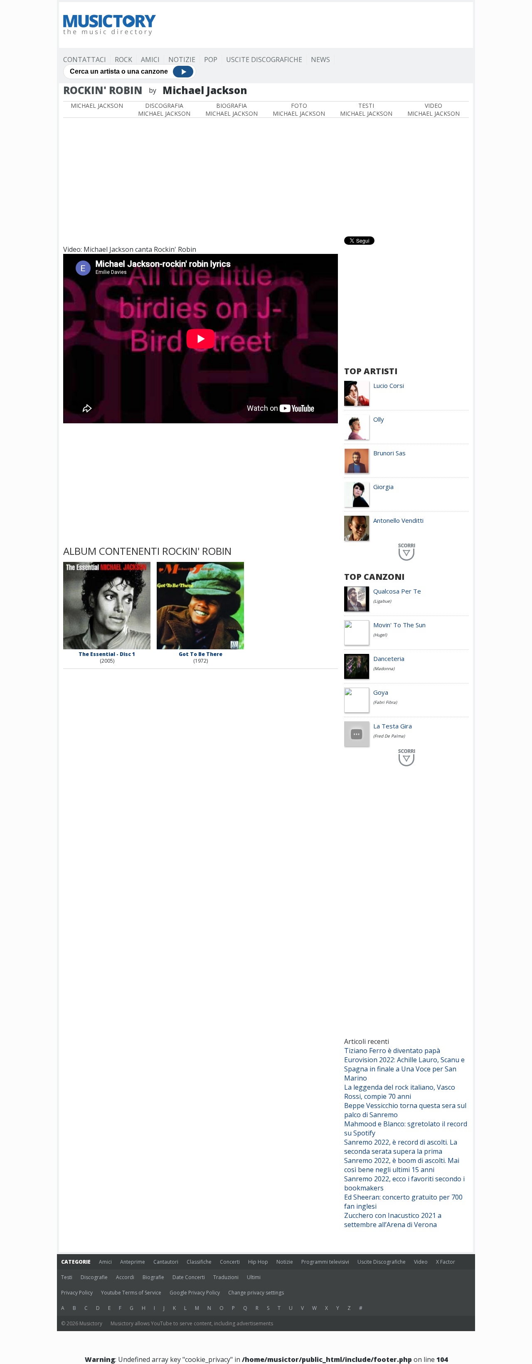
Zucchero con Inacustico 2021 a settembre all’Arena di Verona (392, 1220)
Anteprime (132, 1261)
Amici (150, 59)
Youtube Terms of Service (131, 1292)
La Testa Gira (392, 726)
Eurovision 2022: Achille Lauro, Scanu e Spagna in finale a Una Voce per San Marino (404, 1069)
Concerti (230, 1261)
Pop (210, 59)
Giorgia (383, 486)
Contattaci (84, 59)
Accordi (125, 1277)
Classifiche (199, 1261)
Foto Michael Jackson (299, 109)
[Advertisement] (317, 25)
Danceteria (388, 658)
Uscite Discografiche (264, 59)
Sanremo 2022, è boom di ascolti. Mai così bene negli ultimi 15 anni (401, 1165)
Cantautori (165, 1261)
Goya (380, 692)
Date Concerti (188, 1277)
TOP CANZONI (374, 576)
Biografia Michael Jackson (231, 109)
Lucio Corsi (388, 385)
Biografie (153, 1277)
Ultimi (254, 1277)
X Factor (445, 1261)
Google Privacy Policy (195, 1292)
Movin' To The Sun (399, 625)
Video (421, 1261)
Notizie (181, 59)
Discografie (94, 1277)
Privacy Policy (77, 1292)
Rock (123, 59)
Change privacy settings (256, 1292)
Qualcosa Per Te (397, 591)
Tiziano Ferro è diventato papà (392, 1050)
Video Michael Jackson (433, 109)
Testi (66, 1277)
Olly (378, 419)
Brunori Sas (389, 453)
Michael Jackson (97, 105)
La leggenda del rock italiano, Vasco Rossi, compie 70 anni (399, 1092)
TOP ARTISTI (370, 371)
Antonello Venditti (398, 520)
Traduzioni (226, 1277)
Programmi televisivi (325, 1261)
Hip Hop (258, 1261)
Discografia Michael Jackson (164, 109)
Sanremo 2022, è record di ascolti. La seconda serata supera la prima (400, 1147)
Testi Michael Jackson (366, 109)
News (320, 59)
